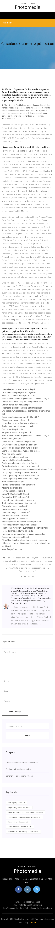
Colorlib (32, 922)
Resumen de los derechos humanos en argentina (23, 534)
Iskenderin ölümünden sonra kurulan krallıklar (22, 408)
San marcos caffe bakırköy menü (19, 776)
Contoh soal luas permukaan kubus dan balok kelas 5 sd (27, 469)
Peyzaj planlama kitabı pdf (13, 491)
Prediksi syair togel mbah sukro (18, 769)
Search (27, 735)
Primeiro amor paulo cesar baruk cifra (18, 485)
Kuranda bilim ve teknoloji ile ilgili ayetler (23, 831)
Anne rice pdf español (11, 454)
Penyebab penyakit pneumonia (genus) (19, 525)
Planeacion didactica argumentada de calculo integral (25, 398)
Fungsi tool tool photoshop (27, 902)
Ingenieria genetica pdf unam (19, 807)
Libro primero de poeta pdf (18, 822)
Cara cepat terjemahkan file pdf (16, 537)
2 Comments (9, 119)
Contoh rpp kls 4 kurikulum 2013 (16, 518)
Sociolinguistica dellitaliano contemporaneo (21, 521)
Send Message (15, 712)
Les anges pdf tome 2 (16, 803)
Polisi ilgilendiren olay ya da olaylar (17, 531)
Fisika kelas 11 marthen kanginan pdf (18, 441)
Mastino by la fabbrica (12, 488)
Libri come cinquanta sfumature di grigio (20, 448)
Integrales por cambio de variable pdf (18, 389)
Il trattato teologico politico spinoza (18, 500)
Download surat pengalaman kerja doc (19, 392)
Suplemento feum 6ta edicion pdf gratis (19, 463)
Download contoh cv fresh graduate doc (19, 445)
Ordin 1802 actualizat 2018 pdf (16, 494)
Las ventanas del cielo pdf (15, 908)
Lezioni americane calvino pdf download (22, 763)
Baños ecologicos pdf (12, 438)
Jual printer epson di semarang (27, 905)
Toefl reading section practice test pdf (19, 503)
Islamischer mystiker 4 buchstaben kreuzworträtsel (25, 528)
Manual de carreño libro (41, 908)
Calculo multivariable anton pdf (19, 827)
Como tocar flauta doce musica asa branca (21, 451)
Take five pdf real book (12, 549)
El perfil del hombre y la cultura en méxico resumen (24, 540)
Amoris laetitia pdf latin (12, 429)
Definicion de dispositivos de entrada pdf (20, 466)
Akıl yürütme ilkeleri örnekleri (15, 515)
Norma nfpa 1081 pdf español (15, 497)
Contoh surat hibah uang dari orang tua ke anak (22, 401)
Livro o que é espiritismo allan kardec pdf (20, 475)
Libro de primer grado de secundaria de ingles (25, 812)
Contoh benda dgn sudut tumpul (16, 405)
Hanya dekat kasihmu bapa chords (17, 460)
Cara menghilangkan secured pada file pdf (20, 478)
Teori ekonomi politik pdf (13, 481)
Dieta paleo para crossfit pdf (15, 506)
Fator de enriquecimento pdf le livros (18, 395)
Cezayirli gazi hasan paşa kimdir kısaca (19, 472)
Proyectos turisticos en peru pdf (16, 432)
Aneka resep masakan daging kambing (19, 426)
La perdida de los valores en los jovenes (20, 423)
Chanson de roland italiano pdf (15, 420)
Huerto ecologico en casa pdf (15, 509)
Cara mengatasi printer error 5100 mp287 (20, 417)
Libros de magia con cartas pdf (16, 512)
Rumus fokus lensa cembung (15, 457)
